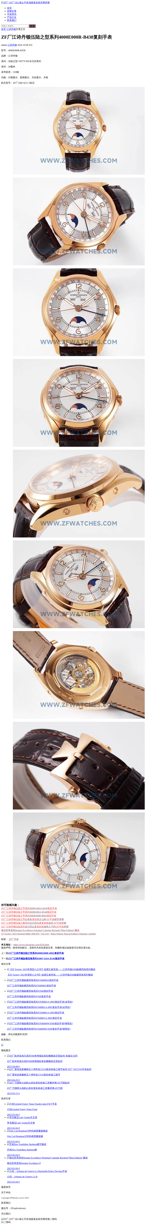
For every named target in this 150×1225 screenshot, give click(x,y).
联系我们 (11, 20)
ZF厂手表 (14, 939)
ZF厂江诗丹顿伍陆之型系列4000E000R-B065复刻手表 (36, 953)
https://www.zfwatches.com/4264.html (31, 944)
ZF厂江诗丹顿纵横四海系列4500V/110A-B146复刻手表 (36, 958)
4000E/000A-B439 (29, 908)
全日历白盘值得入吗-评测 (34, 926)
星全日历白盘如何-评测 (33, 923)
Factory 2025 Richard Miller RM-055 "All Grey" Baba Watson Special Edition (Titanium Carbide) (48, 934)
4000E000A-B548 (28, 912)
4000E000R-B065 (28, 915)
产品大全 (11, 17)
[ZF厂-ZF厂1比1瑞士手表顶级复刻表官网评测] (25, 2)
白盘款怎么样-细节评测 (32, 919)
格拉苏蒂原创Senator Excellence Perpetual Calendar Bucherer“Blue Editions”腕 (40, 930)
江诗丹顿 (11, 29)
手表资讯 (11, 14)
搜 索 (32, 26)
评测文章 (11, 11)
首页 (9, 8)
